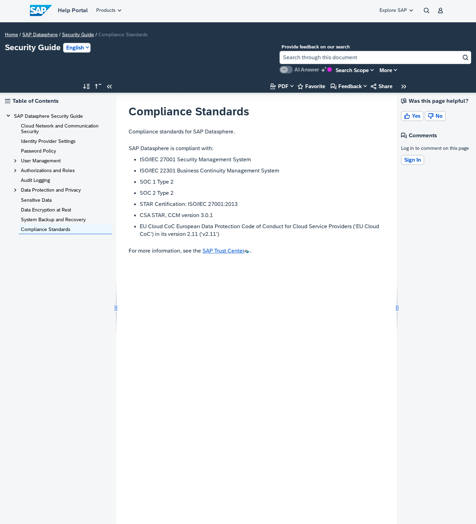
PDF (279, 86)
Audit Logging (35, 180)
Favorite (311, 86)
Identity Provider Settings (48, 141)
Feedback (346, 86)
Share (381, 86)
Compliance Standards (45, 229)
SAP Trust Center (223, 251)
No (435, 116)
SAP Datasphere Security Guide (48, 116)
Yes (412, 116)
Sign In (412, 160)
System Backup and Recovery (53, 219)
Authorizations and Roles (48, 170)
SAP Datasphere (40, 34)
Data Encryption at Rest (46, 210)
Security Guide (78, 34)
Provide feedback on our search (316, 46)
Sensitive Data (36, 200)
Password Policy (38, 151)
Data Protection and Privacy (51, 190)
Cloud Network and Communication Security (60, 128)
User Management (41, 160)
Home (11, 34)
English (75, 48)
